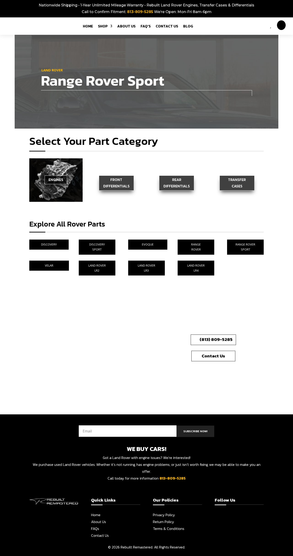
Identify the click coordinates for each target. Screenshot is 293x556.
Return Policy (163, 521)
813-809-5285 (140, 12)
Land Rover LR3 (146, 268)
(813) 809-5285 (216, 339)
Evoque (148, 244)
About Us (98, 521)
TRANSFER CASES (237, 183)
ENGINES (56, 179)
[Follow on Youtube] (235, 517)
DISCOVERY (49, 244)
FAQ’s (146, 26)
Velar (49, 265)
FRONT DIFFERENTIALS (116, 183)
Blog (188, 26)
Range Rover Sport (245, 246)
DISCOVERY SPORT (97, 246)
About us (126, 26)
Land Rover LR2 (97, 268)
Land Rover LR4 (196, 268)
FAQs (95, 528)
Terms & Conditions (168, 528)
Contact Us (213, 356)
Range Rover (196, 246)
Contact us (167, 26)
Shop (103, 26)
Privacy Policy (164, 515)
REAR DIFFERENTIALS (176, 183)
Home (88, 26)
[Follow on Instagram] (226, 517)
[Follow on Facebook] (218, 517)
